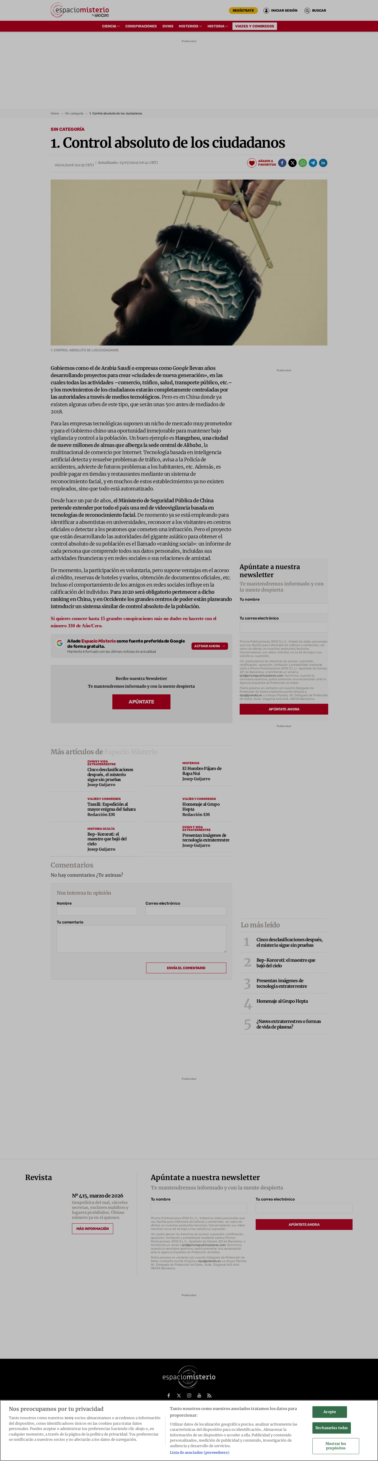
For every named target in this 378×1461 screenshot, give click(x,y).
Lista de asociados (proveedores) (199, 1452)
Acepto (329, 1411)
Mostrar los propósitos (335, 1446)
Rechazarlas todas (331, 1428)
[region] (189, 1430)
